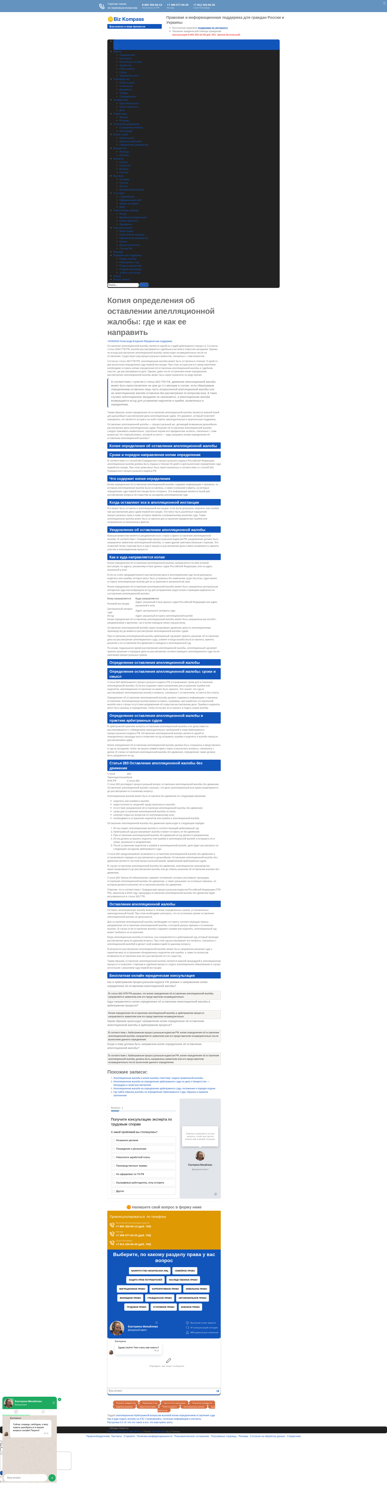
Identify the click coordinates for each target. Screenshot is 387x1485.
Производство (121, 79)
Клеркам (118, 252)
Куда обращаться (129, 103)
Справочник (294, 1436)
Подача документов (130, 265)
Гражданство (120, 99)
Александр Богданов (131, 341)
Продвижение (127, 55)
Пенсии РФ (125, 248)
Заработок (125, 65)
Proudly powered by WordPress (124, 1431)
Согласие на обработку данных (267, 1436)
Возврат (124, 169)
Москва (123, 117)
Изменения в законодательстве (137, 44)
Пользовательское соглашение (191, 1436)
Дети (122, 110)
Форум (117, 276)
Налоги (123, 162)
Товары (123, 93)
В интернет (125, 58)
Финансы (118, 158)
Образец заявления (130, 141)
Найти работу (127, 68)
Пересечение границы (125, 210)
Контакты (116, 1436)
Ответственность (128, 106)
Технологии (125, 86)
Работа (117, 51)
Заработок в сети (129, 75)
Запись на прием (128, 203)
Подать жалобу (128, 258)
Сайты (123, 72)
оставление (202, 1415)
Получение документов (126, 124)
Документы (125, 89)
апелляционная (124, 1415)
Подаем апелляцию (130, 269)
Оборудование (127, 96)
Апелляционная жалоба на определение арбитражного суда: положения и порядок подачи (164, 1088)
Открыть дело (127, 82)
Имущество (119, 148)
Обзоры (114, 1428)
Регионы (124, 120)
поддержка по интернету (213, 27)
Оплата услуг (126, 138)
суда (212, 1415)
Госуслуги (118, 193)
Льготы (123, 186)
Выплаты (118, 176)
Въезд (122, 213)
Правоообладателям (98, 1436)
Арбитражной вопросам (147, 1415)
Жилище (124, 151)
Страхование (126, 196)
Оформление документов (133, 144)
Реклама (243, 1436)
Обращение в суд (129, 262)
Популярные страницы (224, 1436)
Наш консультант (123, 227)
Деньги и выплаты (129, 245)
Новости (123, 1428)
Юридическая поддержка (127, 255)
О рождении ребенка (131, 127)
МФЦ (122, 207)
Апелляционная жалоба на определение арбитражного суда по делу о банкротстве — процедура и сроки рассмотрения (161, 1083)
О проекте (129, 1436)
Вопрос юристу (121, 279)
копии (175, 1415)
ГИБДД (123, 48)
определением (187, 1415)
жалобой (166, 1415)
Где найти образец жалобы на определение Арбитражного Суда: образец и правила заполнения (160, 1093)
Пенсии (123, 172)
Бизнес (123, 241)
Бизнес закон (120, 134)
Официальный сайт (130, 200)
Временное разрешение (133, 217)
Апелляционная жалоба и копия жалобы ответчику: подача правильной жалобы (158, 1078)
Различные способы (130, 62)
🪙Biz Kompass (125, 18)
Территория (120, 113)
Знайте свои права (130, 272)
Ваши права (126, 231)
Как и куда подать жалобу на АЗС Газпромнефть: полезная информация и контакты (154, 1418)
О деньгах (125, 165)
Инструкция (126, 131)
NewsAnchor (159, 1431)
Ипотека (124, 155)
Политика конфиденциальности (154, 1436)
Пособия (124, 179)
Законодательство (123, 41)
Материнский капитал (131, 189)
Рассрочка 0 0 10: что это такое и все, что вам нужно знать (140, 1422)
